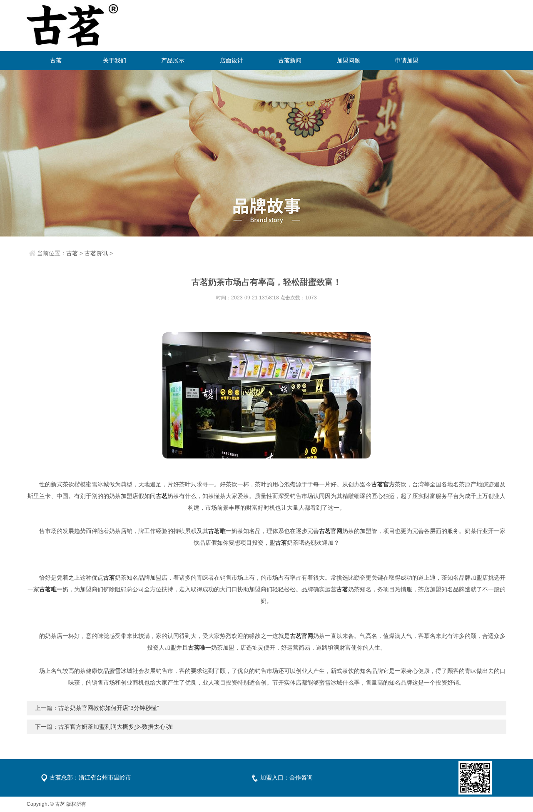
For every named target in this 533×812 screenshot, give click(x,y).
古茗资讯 (96, 253)
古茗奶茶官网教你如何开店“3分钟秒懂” (108, 708)
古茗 (56, 60)
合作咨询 (301, 777)
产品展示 (172, 60)
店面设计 (231, 60)
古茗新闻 (289, 60)
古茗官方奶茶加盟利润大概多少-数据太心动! (115, 726)
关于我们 (114, 60)
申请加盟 (406, 60)
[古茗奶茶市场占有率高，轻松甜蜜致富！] (266, 395)
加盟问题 (348, 60)
